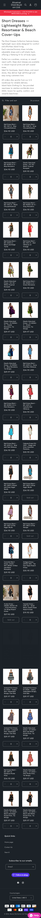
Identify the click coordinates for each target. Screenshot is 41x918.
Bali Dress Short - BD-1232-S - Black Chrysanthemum (11, 204)
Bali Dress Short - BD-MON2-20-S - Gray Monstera (29, 204)
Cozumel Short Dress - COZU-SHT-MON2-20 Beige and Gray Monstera (9, 651)
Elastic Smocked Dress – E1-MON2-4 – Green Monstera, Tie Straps (30, 325)
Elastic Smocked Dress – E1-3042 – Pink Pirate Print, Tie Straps (30, 772)
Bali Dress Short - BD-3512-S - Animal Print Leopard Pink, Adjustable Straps (29, 651)
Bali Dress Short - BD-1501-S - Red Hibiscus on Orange (29, 244)
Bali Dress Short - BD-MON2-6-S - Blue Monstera (10, 164)
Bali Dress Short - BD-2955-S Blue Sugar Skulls (29, 485)
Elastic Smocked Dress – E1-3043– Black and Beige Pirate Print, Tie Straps (10, 813)
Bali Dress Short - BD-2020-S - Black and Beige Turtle (10, 244)
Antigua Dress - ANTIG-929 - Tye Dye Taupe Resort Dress (29, 564)
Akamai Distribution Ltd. (17, 914)
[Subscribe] (32, 866)
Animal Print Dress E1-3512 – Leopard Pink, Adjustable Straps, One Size (11, 730)
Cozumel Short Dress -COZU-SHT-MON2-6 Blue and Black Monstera (10, 565)
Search (7, 852)
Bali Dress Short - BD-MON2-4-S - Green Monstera (29, 283)
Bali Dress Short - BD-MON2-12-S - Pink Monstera (10, 405)
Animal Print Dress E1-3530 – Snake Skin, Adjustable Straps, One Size (10, 690)
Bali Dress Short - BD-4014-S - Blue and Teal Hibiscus (10, 445)
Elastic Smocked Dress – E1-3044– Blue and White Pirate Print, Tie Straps (30, 731)
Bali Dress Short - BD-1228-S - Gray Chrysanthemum (29, 126)
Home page (9, 842)
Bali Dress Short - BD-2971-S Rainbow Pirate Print (10, 772)
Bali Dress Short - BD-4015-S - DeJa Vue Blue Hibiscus (30, 365)
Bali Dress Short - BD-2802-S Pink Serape (29, 525)
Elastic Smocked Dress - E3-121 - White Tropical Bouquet (10, 284)
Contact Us (9, 847)
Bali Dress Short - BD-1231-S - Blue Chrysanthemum (10, 126)
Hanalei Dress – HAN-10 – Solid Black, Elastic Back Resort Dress (30, 606)
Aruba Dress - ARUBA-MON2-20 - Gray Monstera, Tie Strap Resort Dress (10, 607)
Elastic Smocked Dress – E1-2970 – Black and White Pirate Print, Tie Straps (30, 813)
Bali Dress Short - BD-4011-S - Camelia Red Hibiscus (29, 406)
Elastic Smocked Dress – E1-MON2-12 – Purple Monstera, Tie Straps (11, 325)
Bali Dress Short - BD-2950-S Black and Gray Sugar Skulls (10, 486)
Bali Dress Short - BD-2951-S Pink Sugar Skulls (10, 525)
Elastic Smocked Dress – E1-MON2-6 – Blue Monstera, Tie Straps (11, 366)
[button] (4, 4)
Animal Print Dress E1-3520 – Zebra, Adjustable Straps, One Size (30, 690)
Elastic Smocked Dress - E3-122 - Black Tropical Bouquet (29, 165)
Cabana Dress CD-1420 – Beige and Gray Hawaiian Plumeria (30, 446)
